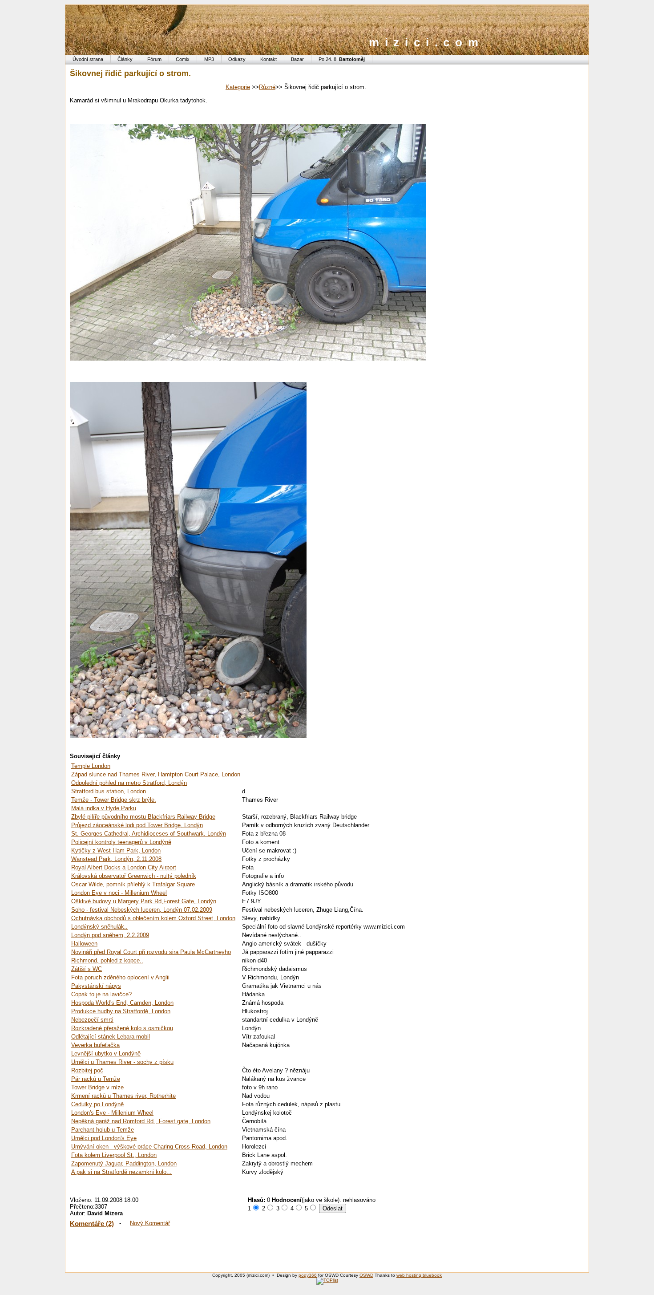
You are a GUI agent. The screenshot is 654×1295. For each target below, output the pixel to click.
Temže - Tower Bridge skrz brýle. (113, 799)
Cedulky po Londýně (97, 1104)
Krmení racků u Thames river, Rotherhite (123, 1095)
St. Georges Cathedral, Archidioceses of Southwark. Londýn (148, 833)
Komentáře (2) (92, 1223)
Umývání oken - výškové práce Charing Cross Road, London (149, 1146)
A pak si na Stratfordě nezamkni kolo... (121, 1172)
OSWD (366, 1275)
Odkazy (237, 59)
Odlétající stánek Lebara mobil (110, 1036)
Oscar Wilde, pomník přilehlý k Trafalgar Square (133, 884)
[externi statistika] (327, 1280)
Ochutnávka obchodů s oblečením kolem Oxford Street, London (153, 918)
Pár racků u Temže (95, 1079)
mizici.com (426, 42)
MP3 (209, 59)
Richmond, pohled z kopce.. (107, 960)
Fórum (154, 59)
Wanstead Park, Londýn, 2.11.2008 (116, 859)
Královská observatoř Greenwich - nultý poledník (133, 876)
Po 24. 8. (342, 59)
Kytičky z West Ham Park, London (116, 850)
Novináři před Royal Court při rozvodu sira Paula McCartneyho (151, 952)
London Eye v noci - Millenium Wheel (119, 892)
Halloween (84, 943)
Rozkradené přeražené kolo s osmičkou (122, 1028)
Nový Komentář (150, 1223)
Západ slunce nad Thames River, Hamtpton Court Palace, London (155, 774)
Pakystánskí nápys (96, 985)
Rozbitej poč (87, 1070)
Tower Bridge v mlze (97, 1087)
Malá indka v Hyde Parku (103, 808)
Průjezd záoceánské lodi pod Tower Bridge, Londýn (137, 825)
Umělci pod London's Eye (104, 1138)
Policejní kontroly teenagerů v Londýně (121, 842)
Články (125, 59)
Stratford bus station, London (108, 791)
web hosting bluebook (419, 1275)
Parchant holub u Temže (102, 1129)
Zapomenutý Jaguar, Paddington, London (124, 1163)
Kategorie (238, 87)
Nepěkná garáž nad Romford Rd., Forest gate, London (140, 1121)
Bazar (297, 59)
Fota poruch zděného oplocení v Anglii (120, 977)
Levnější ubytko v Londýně (106, 1053)
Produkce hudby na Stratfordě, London (120, 1011)
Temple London (90, 766)
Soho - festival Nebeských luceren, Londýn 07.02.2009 (141, 909)
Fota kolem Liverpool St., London (114, 1155)
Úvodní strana (88, 59)
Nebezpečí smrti (92, 1019)
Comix (183, 59)
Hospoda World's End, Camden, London (122, 1002)
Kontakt (268, 59)
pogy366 (308, 1275)
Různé (267, 87)
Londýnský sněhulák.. (99, 926)
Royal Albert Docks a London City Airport (123, 867)
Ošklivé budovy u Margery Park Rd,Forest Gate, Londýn (143, 901)
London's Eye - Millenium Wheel (112, 1112)
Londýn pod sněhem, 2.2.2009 (110, 935)
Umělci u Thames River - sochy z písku (122, 1062)
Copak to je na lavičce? (101, 994)
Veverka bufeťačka (95, 1045)
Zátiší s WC (86, 969)
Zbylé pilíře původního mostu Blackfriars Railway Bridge (143, 816)
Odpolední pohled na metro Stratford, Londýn (129, 782)
